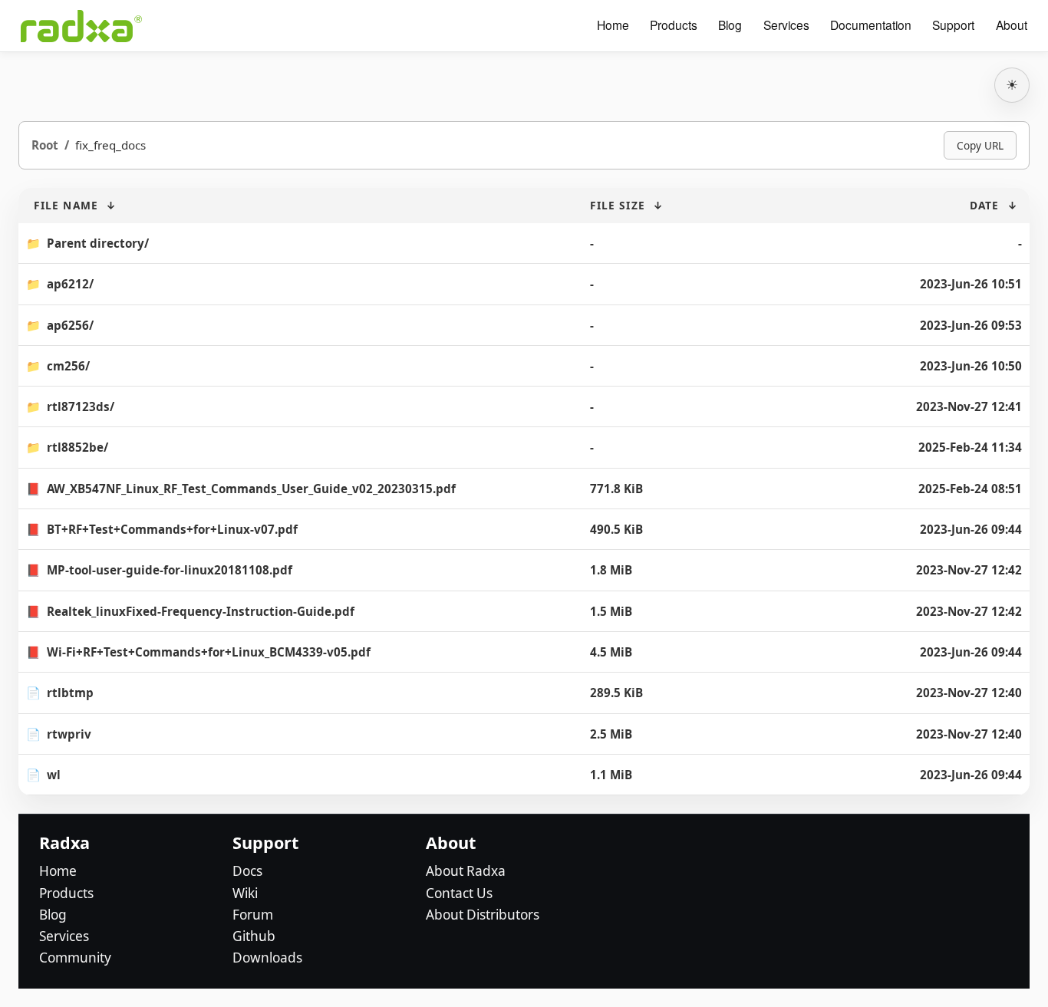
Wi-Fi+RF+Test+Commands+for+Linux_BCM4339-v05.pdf (209, 652)
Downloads (267, 957)
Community (75, 957)
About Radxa (466, 871)
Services (786, 25)
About (1011, 25)
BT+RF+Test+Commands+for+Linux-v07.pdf (172, 529)
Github (253, 936)
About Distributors (482, 914)
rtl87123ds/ (80, 406)
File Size (617, 205)
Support (953, 25)
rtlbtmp (70, 692)
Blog (730, 25)
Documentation (870, 25)
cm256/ (68, 366)
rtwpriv (69, 734)
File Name (66, 205)
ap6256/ (70, 325)
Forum (252, 914)
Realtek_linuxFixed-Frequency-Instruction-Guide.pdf (200, 611)
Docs (247, 871)
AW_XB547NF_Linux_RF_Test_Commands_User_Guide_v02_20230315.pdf (251, 488)
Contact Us (459, 893)
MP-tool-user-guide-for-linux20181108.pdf (169, 570)
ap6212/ (70, 283)
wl (54, 774)
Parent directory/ (98, 243)
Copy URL (980, 145)
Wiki (245, 893)
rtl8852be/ (77, 447)
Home (613, 25)
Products (673, 25)
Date (984, 205)
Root (44, 145)
